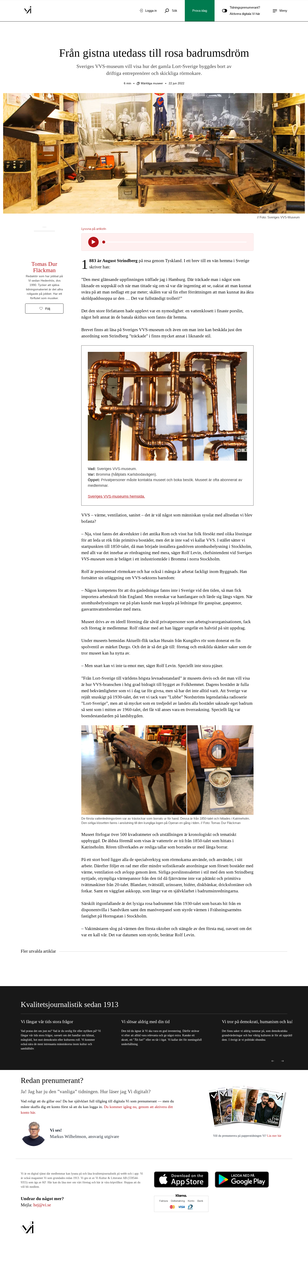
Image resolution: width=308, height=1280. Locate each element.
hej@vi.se (42, 1204)
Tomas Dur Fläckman (44, 267)
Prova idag (199, 10)
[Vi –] (27, 10)
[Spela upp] (93, 242)
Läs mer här (273, 1135)
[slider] (103, 242)
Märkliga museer (152, 83)
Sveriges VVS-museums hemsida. (116, 496)
